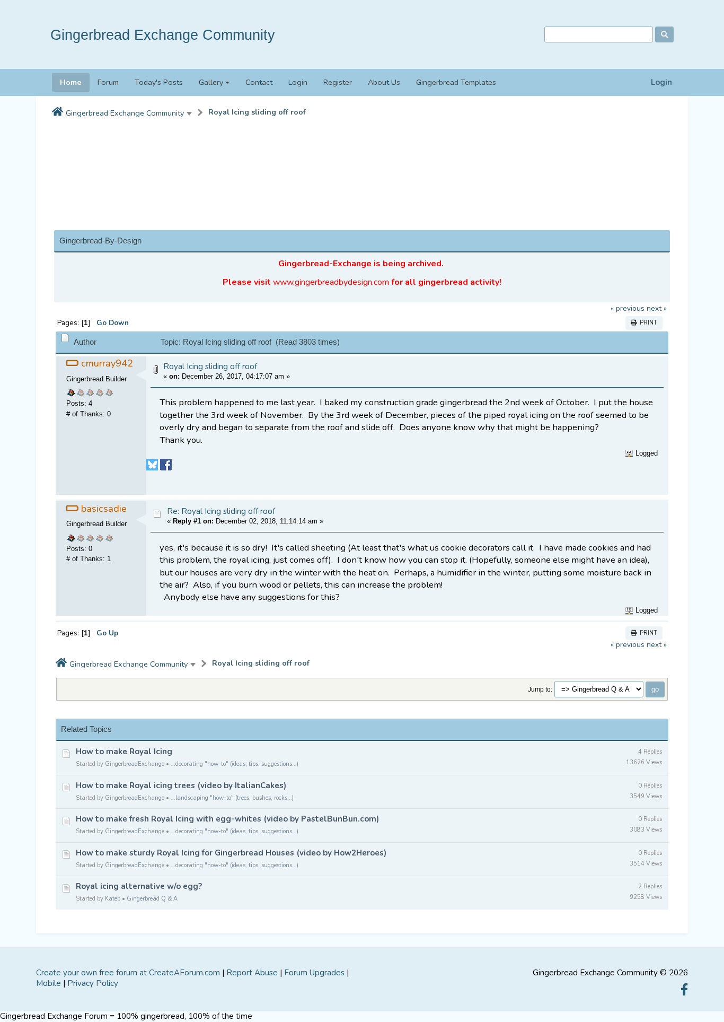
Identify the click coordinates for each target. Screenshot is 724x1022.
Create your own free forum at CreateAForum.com (128, 972)
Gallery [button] (211, 82)
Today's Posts (159, 82)
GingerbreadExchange (134, 764)
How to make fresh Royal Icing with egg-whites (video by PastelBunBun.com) (227, 819)
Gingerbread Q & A (152, 899)
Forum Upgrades (314, 972)
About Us (384, 82)
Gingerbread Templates (456, 82)
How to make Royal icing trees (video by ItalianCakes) (181, 785)
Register (337, 82)
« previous (627, 308)
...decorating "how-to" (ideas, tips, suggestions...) (234, 764)
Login (661, 82)
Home (71, 82)
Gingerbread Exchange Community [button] (125, 113)
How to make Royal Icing (124, 751)
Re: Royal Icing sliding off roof (221, 511)
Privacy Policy (92, 983)
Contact (258, 82)
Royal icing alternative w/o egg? (139, 886)
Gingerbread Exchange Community (162, 35)
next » (657, 308)
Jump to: (540, 689)
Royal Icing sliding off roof (257, 112)
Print (647, 323)
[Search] (664, 34)
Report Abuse (252, 972)
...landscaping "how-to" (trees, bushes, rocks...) (232, 798)
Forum (108, 82)
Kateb (112, 899)
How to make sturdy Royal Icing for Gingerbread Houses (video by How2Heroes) (231, 853)
